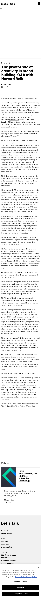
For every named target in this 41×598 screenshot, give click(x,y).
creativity (17, 105)
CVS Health (34, 207)
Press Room (6, 533)
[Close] (38, 567)
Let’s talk (10, 524)
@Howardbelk (30, 406)
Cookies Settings (20, 581)
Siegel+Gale (20, 122)
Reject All (20, 587)
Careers (4, 531)
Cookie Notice (20, 577)
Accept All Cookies (20, 594)
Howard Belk (14, 120)
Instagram (5, 544)
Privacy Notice (31, 577)
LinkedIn (4, 541)
